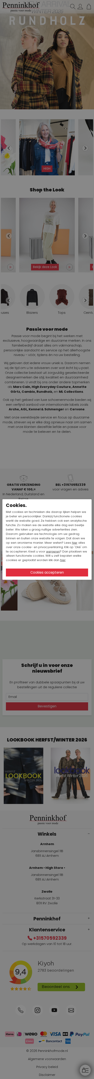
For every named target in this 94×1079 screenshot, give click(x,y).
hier (74, 543)
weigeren (53, 551)
